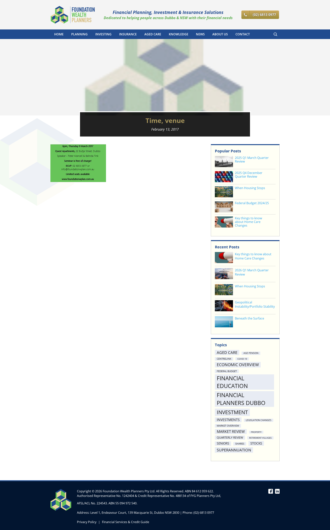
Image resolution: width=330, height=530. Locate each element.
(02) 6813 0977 (203, 512)
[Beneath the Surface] (224, 322)
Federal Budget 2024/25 (252, 203)
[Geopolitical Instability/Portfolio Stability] (224, 306)
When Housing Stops (250, 188)
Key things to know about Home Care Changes (248, 222)
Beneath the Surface (249, 318)
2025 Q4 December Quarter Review (248, 174)
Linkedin (277, 491)
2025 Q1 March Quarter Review (252, 159)
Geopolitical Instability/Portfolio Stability (255, 304)
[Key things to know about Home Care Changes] (224, 258)
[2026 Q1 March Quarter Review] (224, 274)
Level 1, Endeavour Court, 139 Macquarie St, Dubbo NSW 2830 (134, 512)
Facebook (270, 491)
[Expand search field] (275, 34)
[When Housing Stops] (224, 290)
